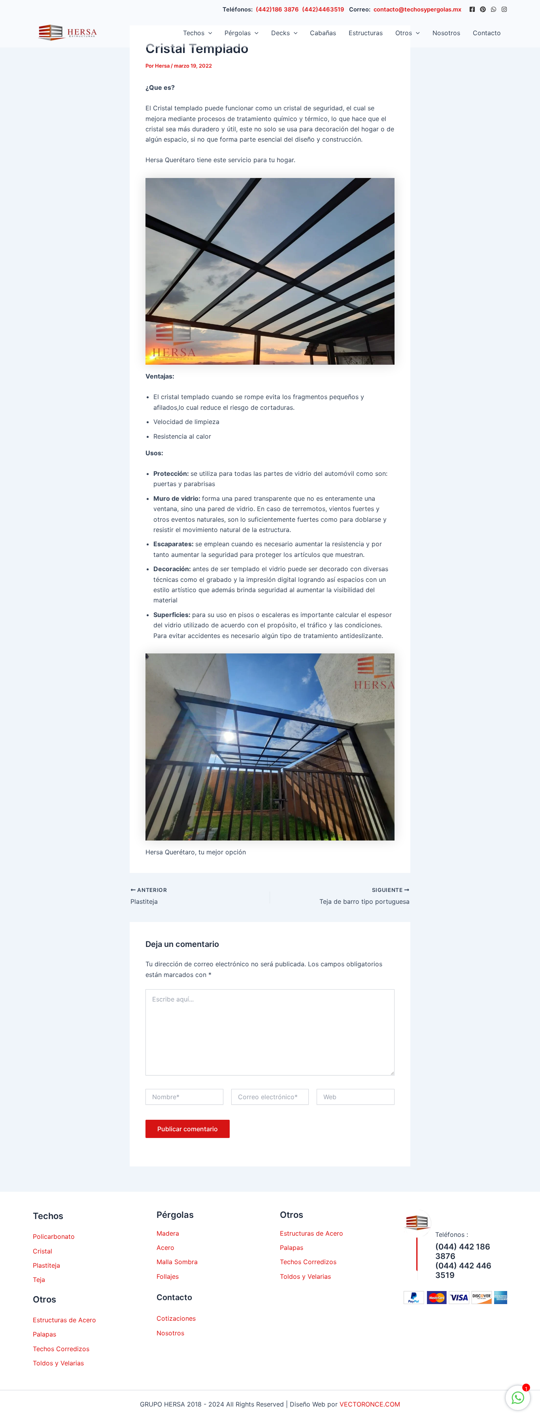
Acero (165, 1247)
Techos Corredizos (61, 1349)
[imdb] (504, 9)
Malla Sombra (177, 1262)
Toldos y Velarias (58, 1363)
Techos (193, 33)
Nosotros (446, 33)
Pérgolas (238, 33)
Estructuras (366, 33)
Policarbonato (54, 1236)
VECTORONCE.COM (370, 1404)
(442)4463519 (323, 9)
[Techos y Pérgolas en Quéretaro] (65, 32)
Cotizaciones (176, 1318)
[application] (208, 33)
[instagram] (494, 9)
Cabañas (323, 33)
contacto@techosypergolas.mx (417, 9)
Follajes (168, 1276)
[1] (518, 1402)
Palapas (44, 1334)
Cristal (42, 1251)
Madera (168, 1233)
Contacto (487, 33)
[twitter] (483, 9)
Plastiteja (46, 1265)
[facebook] (472, 9)
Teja (39, 1280)
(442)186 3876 (277, 9)
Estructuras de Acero (64, 1320)
